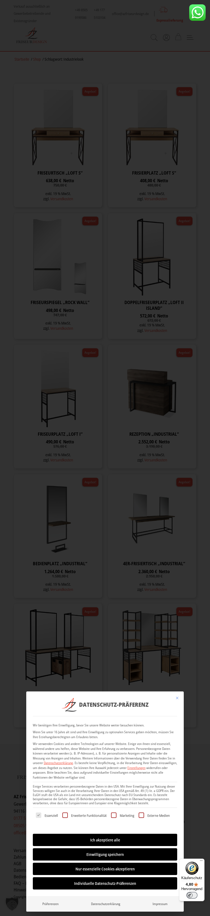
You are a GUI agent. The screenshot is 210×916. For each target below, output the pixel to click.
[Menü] (201, 862)
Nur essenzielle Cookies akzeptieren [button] (105, 868)
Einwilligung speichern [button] (105, 854)
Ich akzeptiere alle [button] (105, 840)
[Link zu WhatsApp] (197, 12)
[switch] (191, 895)
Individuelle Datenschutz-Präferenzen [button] (105, 883)
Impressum (160, 904)
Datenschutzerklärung (58, 763)
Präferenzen (50, 904)
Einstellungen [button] (136, 767)
